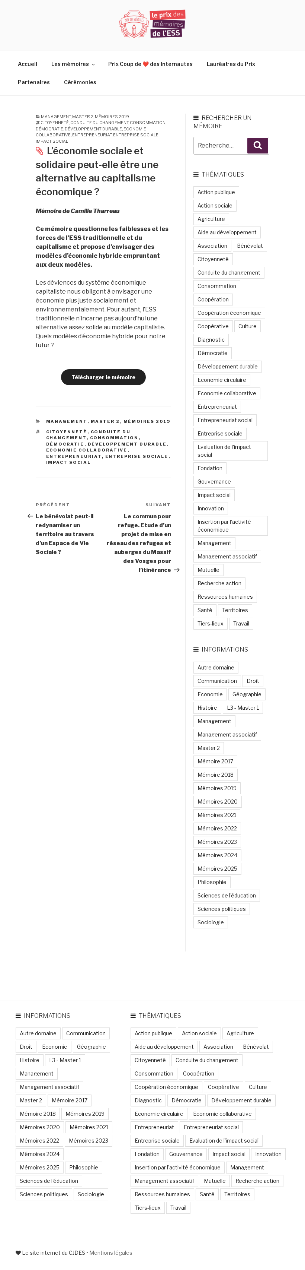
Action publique (216, 192)
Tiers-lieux (211, 623)
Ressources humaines (225, 596)
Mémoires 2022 (217, 828)
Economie (210, 694)
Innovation (211, 508)
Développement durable (93, 129)
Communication (217, 681)
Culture (247, 326)
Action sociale (215, 205)
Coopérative (213, 326)
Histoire (207, 707)
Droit (253, 681)
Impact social (52, 141)
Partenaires (34, 82)
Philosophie (212, 882)
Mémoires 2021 (217, 815)
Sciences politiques (222, 909)
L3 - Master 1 (243, 707)
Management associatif (227, 556)
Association (212, 246)
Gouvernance (214, 481)
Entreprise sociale (135, 134)
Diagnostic (211, 339)
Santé (205, 610)
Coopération (213, 299)
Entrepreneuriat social (225, 420)
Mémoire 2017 (215, 761)
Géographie (246, 694)
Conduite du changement (99, 122)
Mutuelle (208, 570)
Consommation (148, 122)
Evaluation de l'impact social (224, 451)
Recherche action (219, 583)
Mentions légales (110, 1253)
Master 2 (82, 116)
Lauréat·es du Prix (231, 64)
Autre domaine (216, 667)
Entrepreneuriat (92, 134)
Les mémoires (70, 64)
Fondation (210, 468)
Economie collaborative (87, 450)
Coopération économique (229, 313)
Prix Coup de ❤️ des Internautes (150, 64)
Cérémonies (80, 82)
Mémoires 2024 (217, 855)
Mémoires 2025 (217, 868)
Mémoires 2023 (217, 842)
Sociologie (211, 922)
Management (56, 116)
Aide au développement (227, 232)
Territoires (235, 610)
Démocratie (49, 129)
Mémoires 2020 (218, 801)
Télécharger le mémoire (103, 377)
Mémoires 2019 (112, 116)
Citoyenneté (55, 122)
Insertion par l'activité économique (224, 526)
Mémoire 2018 (216, 775)
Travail (241, 623)
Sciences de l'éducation (227, 895)
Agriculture (211, 219)
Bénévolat (250, 246)
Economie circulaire (222, 380)
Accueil (27, 64)
